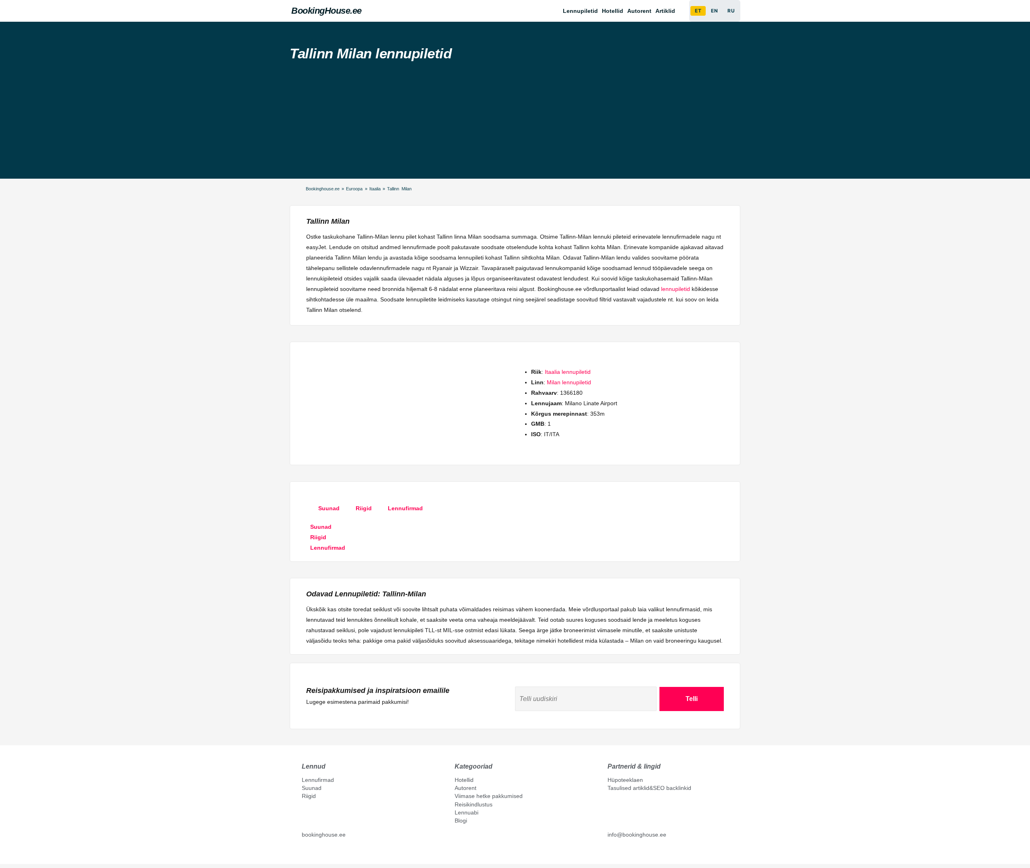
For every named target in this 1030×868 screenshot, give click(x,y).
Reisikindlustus (473, 804)
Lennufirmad (318, 780)
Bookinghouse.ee (323, 188)
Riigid (309, 796)
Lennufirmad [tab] (405, 508)
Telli (692, 698)
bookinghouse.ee (324, 834)
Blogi (461, 820)
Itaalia (375, 188)
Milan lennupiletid (569, 382)
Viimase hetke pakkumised (489, 796)
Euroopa (354, 188)
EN (714, 11)
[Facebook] (305, 852)
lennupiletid (675, 289)
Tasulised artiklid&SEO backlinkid (649, 788)
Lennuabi (466, 812)
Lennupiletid (580, 11)
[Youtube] (313, 852)
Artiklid (665, 11)
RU (731, 11)
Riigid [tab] (364, 508)
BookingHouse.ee (326, 11)
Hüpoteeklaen (625, 780)
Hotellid (612, 11)
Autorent (639, 11)
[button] (667, 11)
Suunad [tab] (329, 508)
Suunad (311, 788)
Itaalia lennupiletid (568, 372)
